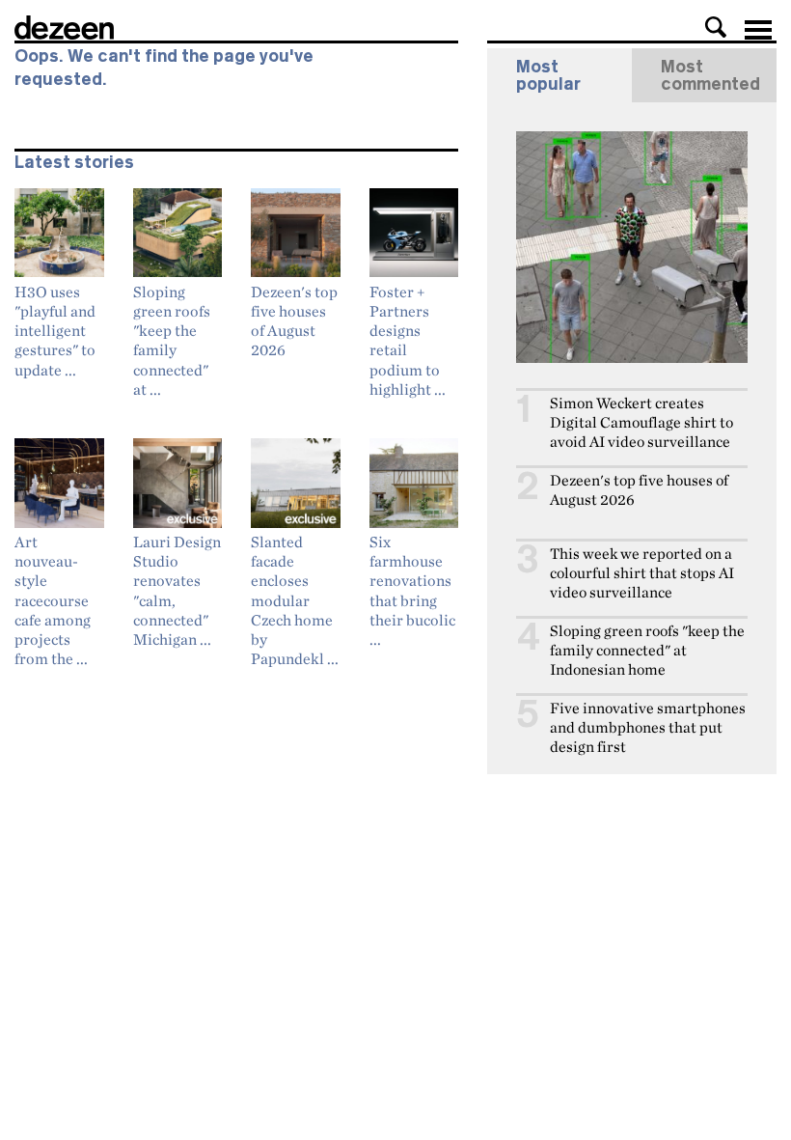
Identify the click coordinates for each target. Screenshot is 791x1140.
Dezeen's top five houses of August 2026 (639, 490)
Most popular (548, 75)
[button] (715, 27)
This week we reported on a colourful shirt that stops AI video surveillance (642, 572)
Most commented (710, 75)
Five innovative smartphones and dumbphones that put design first (648, 727)
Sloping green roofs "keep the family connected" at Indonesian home (647, 650)
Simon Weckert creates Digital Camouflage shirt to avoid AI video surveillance (641, 422)
